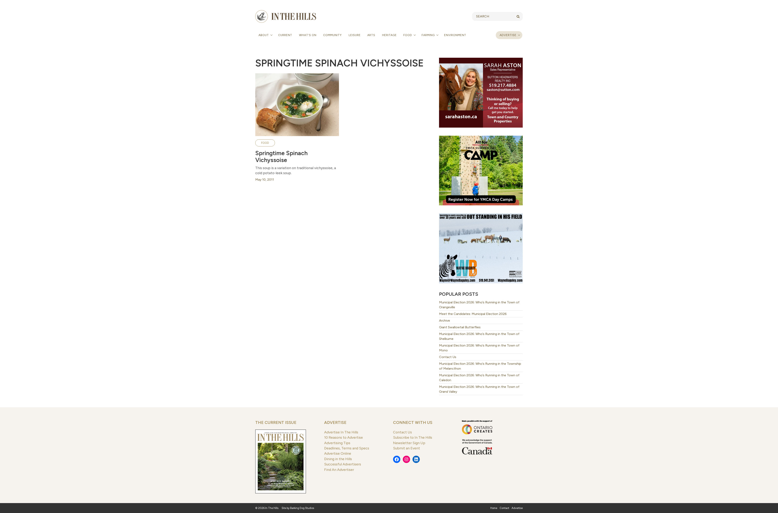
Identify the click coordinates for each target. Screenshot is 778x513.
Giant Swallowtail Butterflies (460, 327)
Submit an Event (406, 448)
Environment (455, 35)
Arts (371, 35)
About (264, 35)
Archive (444, 320)
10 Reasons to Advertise (343, 437)
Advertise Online (337, 453)
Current (285, 35)
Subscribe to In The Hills (412, 437)
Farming (429, 35)
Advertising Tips (337, 443)
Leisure (355, 35)
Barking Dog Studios (302, 508)
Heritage (389, 35)
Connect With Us (412, 422)
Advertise (508, 35)
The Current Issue (275, 422)
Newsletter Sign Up (409, 443)
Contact (504, 508)
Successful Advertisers (342, 464)
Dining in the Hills (338, 459)
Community (332, 35)
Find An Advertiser (339, 469)
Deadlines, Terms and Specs (346, 448)
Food (408, 35)
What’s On (307, 35)
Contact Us (447, 357)
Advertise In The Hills (341, 432)
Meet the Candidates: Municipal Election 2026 (473, 314)
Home (493, 508)
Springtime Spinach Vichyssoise (281, 157)
